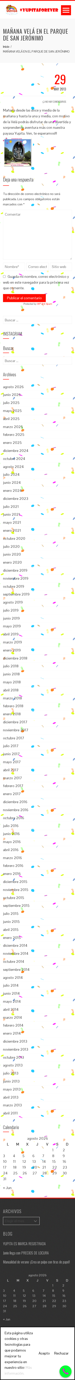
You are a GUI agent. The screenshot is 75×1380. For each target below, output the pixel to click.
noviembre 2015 (15, 889)
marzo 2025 (13, 426)
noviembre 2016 (15, 810)
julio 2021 (11, 506)
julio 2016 (11, 825)
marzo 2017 (12, 778)
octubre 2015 (13, 897)
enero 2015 (12, 937)
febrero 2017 (13, 785)
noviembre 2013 (15, 1049)
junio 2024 (12, 482)
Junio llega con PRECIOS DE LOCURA (26, 1252)
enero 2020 (12, 562)
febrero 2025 (13, 434)
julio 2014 (11, 985)
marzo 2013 (12, 1105)
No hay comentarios (55, 101)
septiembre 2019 (16, 594)
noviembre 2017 (15, 730)
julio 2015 (10, 913)
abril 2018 (11, 690)
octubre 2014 (13, 961)
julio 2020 (11, 546)
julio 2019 (11, 610)
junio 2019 (11, 618)
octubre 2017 (13, 738)
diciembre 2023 (15, 498)
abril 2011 (10, 1113)
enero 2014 (12, 1033)
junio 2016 (11, 833)
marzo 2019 (12, 642)
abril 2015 (10, 929)
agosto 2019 (13, 602)
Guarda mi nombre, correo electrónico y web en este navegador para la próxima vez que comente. (36, 282)
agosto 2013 (13, 1065)
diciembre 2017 (15, 722)
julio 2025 (11, 402)
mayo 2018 (12, 682)
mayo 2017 (12, 762)
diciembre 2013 (15, 1041)
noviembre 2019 (15, 578)
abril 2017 (11, 770)
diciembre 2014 (15, 945)
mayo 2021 (12, 522)
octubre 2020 (14, 538)
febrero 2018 (13, 706)
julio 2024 (11, 474)
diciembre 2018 (15, 658)
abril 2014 (11, 1009)
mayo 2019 (12, 626)
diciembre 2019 (15, 570)
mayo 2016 (12, 841)
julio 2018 (11, 666)
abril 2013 (10, 1097)
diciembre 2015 (15, 881)
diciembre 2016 (15, 802)
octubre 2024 (14, 458)
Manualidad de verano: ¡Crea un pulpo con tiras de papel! (36, 1261)
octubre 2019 (13, 586)
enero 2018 (12, 714)
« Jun (7, 1187)
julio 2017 (11, 746)
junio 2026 (12, 394)
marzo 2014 (12, 1017)
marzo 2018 (12, 698)
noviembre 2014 (15, 953)
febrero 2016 (13, 865)
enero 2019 (12, 650)
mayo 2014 (12, 1001)
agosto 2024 (13, 466)
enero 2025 (12, 442)
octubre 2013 (13, 1057)
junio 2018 (11, 674)
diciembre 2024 (15, 450)
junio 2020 (12, 554)
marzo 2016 (12, 857)
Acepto (44, 1353)
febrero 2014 (13, 1025)
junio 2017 (11, 754)
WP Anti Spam (44, 303)
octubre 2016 (13, 818)
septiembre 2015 (16, 905)
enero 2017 (12, 793)
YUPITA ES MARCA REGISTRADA (24, 1243)
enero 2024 (12, 490)
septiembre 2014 (16, 969)
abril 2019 (11, 634)
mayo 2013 (12, 1089)
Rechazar (61, 1353)
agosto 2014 (13, 977)
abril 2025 (11, 418)
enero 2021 (12, 530)
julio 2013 (10, 1073)
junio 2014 (11, 993)
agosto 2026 (13, 387)
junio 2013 (11, 1081)
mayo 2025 (12, 410)
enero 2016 (12, 873)
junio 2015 (11, 921)
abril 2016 (11, 849)
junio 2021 (11, 514)
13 (34, 1161)
